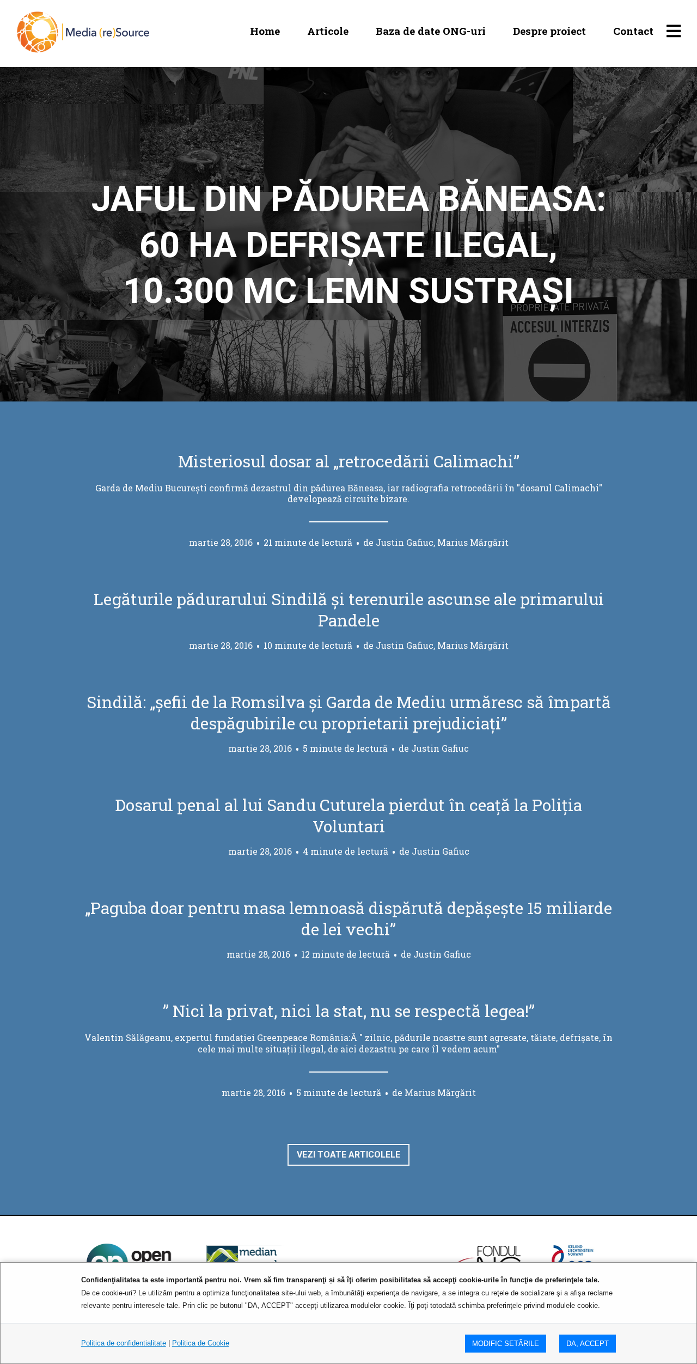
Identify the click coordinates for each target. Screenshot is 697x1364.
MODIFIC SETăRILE (505, 1343)
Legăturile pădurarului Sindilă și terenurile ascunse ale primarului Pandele (349, 609)
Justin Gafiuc (440, 748)
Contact (633, 31)
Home (265, 31)
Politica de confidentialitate (123, 1343)
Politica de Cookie (200, 1343)
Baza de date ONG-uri (431, 31)
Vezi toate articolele (348, 1154)
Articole (327, 31)
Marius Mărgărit (440, 1092)
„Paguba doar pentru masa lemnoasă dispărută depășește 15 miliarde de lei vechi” (348, 918)
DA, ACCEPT (587, 1343)
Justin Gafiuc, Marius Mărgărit (442, 542)
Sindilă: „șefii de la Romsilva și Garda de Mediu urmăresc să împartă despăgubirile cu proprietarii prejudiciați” (349, 712)
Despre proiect (549, 31)
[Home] (82, 30)
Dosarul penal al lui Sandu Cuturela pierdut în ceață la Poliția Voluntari (348, 815)
